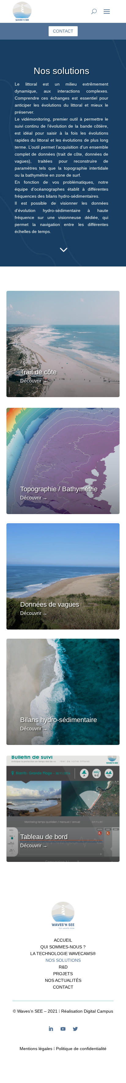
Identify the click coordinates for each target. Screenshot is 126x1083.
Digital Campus (98, 1011)
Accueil (63, 940)
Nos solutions (63, 960)
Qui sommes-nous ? (63, 947)
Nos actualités (63, 980)
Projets (63, 974)
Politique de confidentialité (81, 1048)
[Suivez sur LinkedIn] (51, 1029)
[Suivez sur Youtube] (63, 1029)
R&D (63, 967)
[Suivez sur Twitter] (75, 1029)
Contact (63, 987)
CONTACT (63, 31)
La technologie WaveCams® (63, 953)
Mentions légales (36, 1048)
